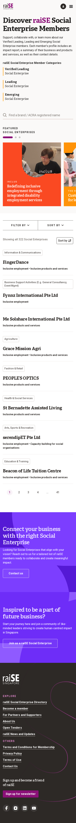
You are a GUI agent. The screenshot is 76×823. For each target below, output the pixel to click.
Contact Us (10, 766)
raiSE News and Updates (19, 734)
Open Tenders (12, 727)
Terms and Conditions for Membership (29, 747)
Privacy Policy (12, 753)
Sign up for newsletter (21, 794)
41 (57, 492)
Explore (9, 696)
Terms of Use (12, 760)
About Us (9, 721)
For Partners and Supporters (22, 715)
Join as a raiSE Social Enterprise (30, 643)
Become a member (15, 708)
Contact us (16, 573)
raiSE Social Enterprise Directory (25, 702)
